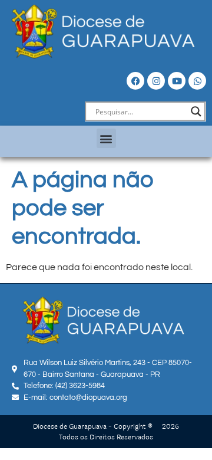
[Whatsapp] (197, 81)
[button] (106, 138)
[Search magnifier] (196, 111)
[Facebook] (135, 81)
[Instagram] (156, 81)
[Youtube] (177, 81)
